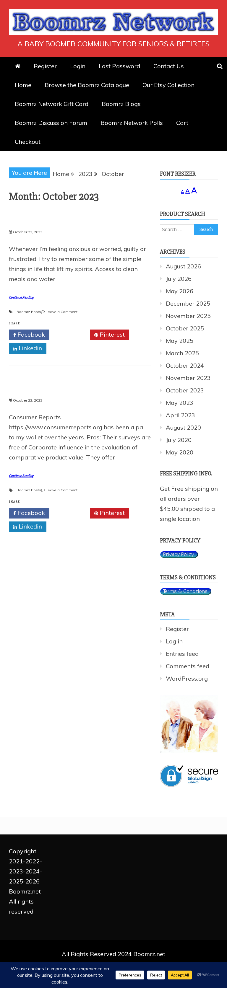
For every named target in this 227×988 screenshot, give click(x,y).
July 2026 (179, 278)
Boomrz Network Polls (131, 122)
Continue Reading (21, 297)
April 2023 (180, 415)
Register (45, 66)
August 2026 (183, 266)
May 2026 (179, 291)
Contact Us (168, 66)
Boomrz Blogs (121, 103)
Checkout (27, 141)
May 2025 (179, 340)
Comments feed (187, 666)
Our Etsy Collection (168, 85)
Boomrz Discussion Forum (51, 122)
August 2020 (183, 427)
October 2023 (185, 390)
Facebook (30, 334)
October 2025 (185, 328)
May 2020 (179, 452)
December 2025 (188, 303)
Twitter (71, 334)
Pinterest (111, 334)
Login (77, 66)
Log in (174, 641)
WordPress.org (187, 678)
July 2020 (179, 440)
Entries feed (182, 653)
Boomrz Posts (29, 311)
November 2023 (188, 377)
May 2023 (179, 402)
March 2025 (182, 353)
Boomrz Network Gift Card (51, 103)
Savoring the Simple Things (66, 221)
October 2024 (185, 365)
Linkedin (29, 348)
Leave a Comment (61, 311)
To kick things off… (48, 389)
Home (23, 85)
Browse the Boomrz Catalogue (87, 85)
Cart (182, 122)
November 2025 (188, 315)
